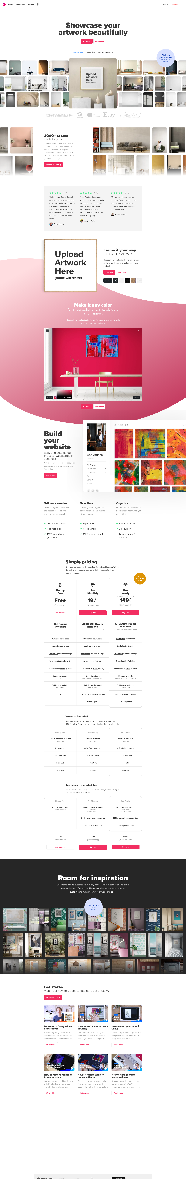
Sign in (165, 4)
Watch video (51, 1045)
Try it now (86, 41)
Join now (175, 4)
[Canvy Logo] (3, 4)
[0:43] (59, 1022)
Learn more (50, 475)
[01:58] (127, 1070)
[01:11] (93, 1070)
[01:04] (93, 1022)
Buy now (92, 613)
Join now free (60, 613)
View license (60, 688)
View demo (99, 41)
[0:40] (127, 1022)
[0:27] (59, 1070)
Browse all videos (53, 997)
